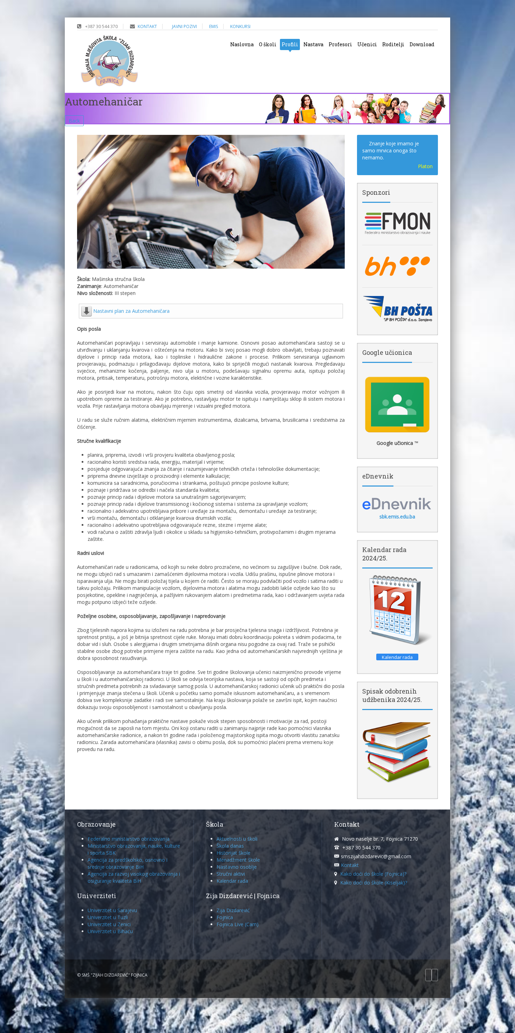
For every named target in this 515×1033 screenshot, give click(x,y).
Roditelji (393, 44)
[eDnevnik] (397, 503)
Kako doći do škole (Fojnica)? (373, 873)
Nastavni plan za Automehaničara (131, 311)
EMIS (213, 26)
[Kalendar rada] (397, 610)
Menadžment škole (238, 859)
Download (422, 44)
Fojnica (225, 917)
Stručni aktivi (231, 873)
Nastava (313, 44)
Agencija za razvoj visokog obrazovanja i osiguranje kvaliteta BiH (134, 877)
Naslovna (242, 44)
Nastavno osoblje (237, 866)
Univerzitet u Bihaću (110, 931)
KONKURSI (240, 26)
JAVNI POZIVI (184, 26)
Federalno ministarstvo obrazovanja (129, 838)
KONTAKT (147, 26)
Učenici (367, 44)
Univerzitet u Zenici (109, 924)
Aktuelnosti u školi (237, 838)
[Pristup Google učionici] (397, 405)
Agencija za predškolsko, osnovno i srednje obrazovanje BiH (127, 863)
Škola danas (230, 845)
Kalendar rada (232, 880)
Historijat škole (233, 852)
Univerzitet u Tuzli (108, 917)
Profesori (340, 44)
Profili (290, 44)
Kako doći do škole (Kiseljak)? (373, 882)
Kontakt (350, 865)
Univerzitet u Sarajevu (112, 910)
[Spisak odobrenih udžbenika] (397, 752)
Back (74, 120)
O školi (267, 44)
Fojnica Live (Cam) (238, 924)
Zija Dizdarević (233, 910)
